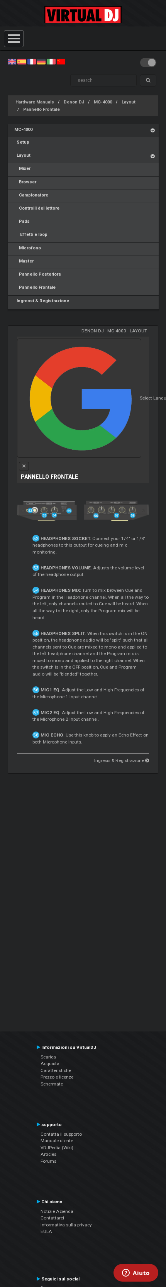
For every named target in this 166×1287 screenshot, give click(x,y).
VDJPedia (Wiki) (57, 1147)
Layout (129, 102)
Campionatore (31, 195)
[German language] (41, 61)
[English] (12, 61)
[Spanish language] (21, 61)
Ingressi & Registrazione (41, 300)
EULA (46, 1231)
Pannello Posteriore (37, 274)
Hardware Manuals (34, 102)
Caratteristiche (56, 1070)
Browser (25, 182)
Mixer (22, 168)
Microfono (27, 248)
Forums (48, 1161)
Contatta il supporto (61, 1134)
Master (24, 261)
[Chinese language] (61, 61)
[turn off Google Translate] (24, 466)
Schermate (52, 1084)
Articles (48, 1154)
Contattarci (52, 1218)
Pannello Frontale (41, 109)
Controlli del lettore (36, 208)
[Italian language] (51, 61)
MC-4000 (103, 102)
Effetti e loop (30, 234)
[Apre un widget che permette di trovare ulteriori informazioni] (135, 1273)
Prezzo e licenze (57, 1077)
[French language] (31, 61)
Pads (22, 221)
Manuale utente (57, 1140)
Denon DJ (74, 102)
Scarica (48, 1057)
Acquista (50, 1063)
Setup (21, 142)
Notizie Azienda (57, 1211)
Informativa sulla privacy (66, 1225)
